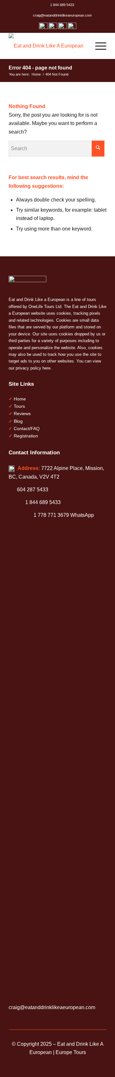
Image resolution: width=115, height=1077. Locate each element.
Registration (26, 435)
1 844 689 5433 (61, 5)
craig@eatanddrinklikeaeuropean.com (61, 15)
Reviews (22, 413)
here (46, 368)
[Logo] (48, 46)
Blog (18, 421)
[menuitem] (59, 7)
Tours (19, 406)
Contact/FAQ (27, 428)
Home (20, 398)
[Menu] (97, 46)
